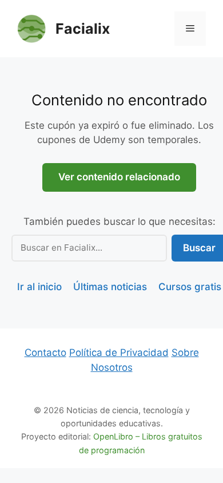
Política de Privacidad (119, 352)
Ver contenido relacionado (119, 177)
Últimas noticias (110, 286)
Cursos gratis (189, 286)
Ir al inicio (39, 286)
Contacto (45, 352)
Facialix (82, 28)
